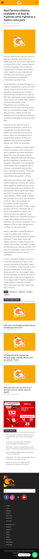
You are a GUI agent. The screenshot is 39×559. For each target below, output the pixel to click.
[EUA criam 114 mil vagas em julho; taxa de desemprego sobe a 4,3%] (19, 312)
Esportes (8, 527)
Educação (9, 521)
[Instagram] (12, 497)
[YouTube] (24, 497)
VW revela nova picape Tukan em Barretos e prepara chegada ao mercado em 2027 (19, 443)
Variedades (9, 542)
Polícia (8, 532)
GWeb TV (8, 529)
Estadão (6, 8)
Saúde (8, 537)
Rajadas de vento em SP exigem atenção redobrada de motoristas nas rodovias (18, 463)
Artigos (8, 505)
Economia (9, 518)
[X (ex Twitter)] (18, 497)
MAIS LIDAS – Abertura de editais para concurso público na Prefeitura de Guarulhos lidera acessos (20, 448)
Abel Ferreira (13, 292)
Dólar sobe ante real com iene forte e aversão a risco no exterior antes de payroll (18, 390)
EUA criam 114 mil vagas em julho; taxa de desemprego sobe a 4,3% (19, 326)
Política (8, 534)
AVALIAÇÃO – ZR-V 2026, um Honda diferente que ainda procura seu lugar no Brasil (20, 458)
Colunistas (9, 516)
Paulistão (29, 292)
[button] (35, 555)
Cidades (8, 511)
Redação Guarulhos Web (12, 23)
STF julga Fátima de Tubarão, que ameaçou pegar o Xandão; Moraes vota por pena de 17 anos (18, 357)
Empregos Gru (10, 524)
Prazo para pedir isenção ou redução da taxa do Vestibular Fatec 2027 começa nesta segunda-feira (20, 436)
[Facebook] (6, 497)
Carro (7, 508)
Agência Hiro (21, 553)
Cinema (8, 513)
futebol (7, 295)
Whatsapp (9, 544)
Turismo (8, 539)
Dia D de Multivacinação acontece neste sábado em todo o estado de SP (20, 453)
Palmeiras (22, 292)
